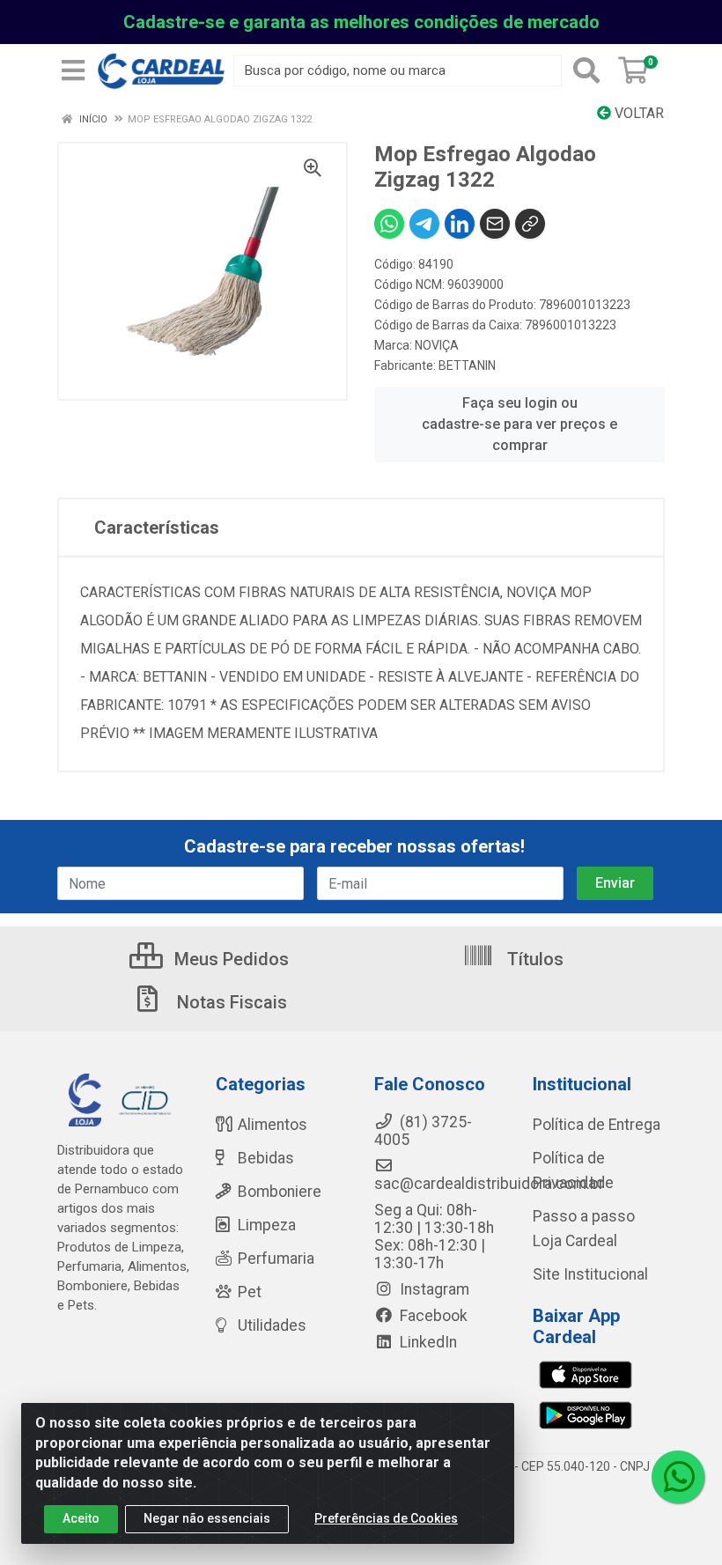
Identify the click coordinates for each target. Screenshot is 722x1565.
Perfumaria (276, 1258)
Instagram (432, 1289)
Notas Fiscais (230, 1002)
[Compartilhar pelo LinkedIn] (460, 224)
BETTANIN (467, 365)
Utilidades (272, 1325)
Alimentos (272, 1124)
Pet (250, 1292)
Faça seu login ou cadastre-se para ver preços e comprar (519, 424)
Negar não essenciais (207, 1518)
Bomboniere (279, 1191)
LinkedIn (426, 1342)
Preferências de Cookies (386, 1518)
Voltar (637, 113)
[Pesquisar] (586, 70)
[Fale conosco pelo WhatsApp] (678, 1477)
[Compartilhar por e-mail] (495, 224)
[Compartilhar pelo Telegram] (424, 224)
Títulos (533, 959)
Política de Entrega (596, 1124)
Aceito (81, 1518)
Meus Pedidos (229, 959)
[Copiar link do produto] (530, 224)
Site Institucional (590, 1274)
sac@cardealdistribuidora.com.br (489, 1183)
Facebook (432, 1316)
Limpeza (267, 1225)
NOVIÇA (437, 345)
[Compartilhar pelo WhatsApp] (389, 224)
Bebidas (266, 1158)
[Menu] (73, 70)
